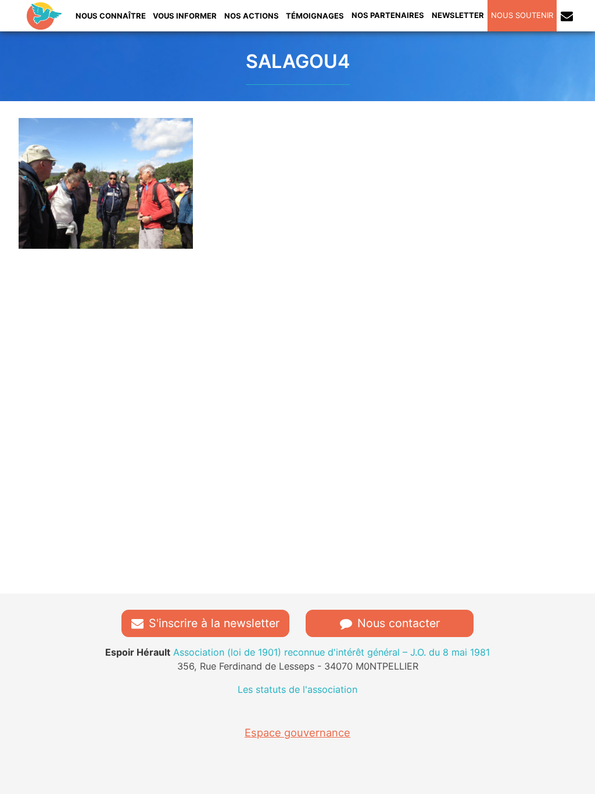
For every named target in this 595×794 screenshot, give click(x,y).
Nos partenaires (388, 15)
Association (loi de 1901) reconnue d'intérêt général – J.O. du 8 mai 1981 (297, 652)
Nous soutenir (522, 15)
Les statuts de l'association (297, 689)
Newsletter (458, 15)
